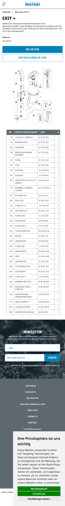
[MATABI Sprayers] (32, 4)
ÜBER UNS (33, 410)
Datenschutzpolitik (30, 365)
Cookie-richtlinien (8, 492)
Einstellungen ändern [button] (39, 499)
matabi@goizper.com (32, 429)
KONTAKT (32, 423)
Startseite (6, 12)
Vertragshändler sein (32, 58)
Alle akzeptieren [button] (39, 488)
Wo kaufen (32, 49)
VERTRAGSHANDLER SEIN (32, 404)
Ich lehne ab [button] (39, 493)
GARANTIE (33, 417)
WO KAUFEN (32, 398)
